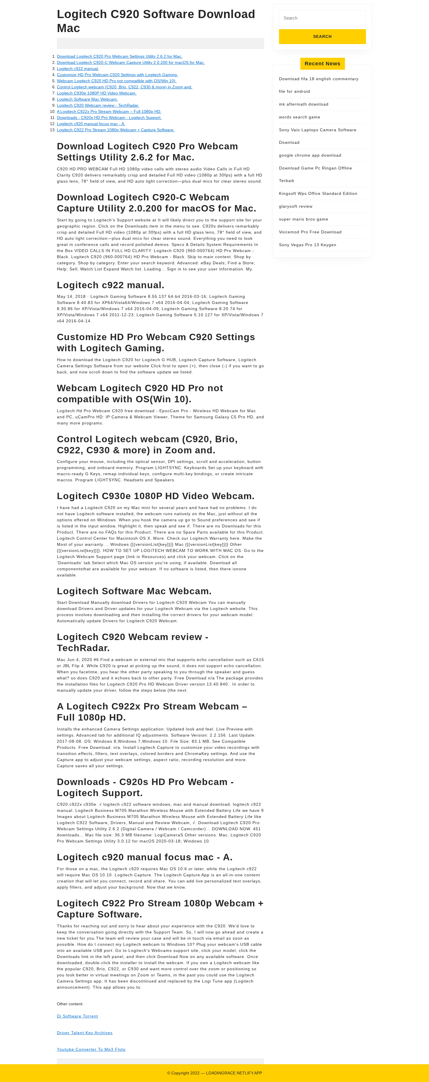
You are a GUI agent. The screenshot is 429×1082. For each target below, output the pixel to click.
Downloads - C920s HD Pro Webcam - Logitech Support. (109, 117)
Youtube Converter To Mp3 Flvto (91, 1049)
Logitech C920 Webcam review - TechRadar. (98, 105)
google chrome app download (310, 155)
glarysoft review (296, 206)
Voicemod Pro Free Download (310, 232)
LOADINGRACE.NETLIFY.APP (234, 1073)
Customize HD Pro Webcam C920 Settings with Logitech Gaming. (117, 74)
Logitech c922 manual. (78, 68)
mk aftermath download (304, 104)
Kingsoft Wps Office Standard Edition (318, 193)
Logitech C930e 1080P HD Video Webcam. (97, 93)
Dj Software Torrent (77, 1016)
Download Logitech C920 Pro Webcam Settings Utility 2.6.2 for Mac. (119, 56)
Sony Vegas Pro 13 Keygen (307, 244)
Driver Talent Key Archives (85, 1032)
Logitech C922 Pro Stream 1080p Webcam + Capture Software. (116, 129)
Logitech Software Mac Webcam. (87, 99)
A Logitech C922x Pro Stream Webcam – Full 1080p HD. (109, 111)
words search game (299, 117)
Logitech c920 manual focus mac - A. (91, 123)
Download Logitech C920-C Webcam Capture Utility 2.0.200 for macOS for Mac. (131, 62)
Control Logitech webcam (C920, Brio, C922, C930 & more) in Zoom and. (124, 87)
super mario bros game (303, 219)
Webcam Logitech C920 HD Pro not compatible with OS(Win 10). (117, 80)
